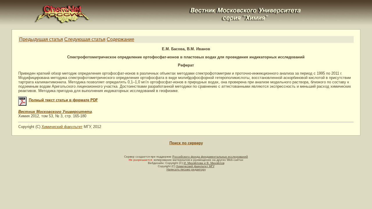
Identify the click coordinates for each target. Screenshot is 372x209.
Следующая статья (84, 39)
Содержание (120, 39)
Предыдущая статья (41, 39)
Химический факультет (62, 127)
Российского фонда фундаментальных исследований (210, 156)
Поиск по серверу (186, 143)
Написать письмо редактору (186, 169)
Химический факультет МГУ (195, 166)
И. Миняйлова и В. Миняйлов (204, 163)
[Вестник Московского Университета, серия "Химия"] (245, 7)
